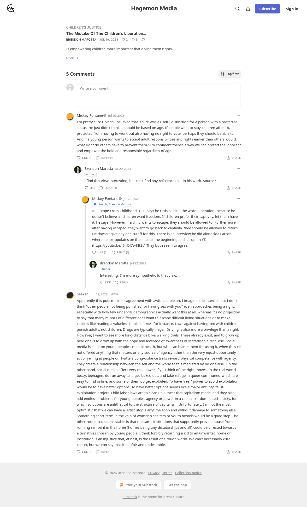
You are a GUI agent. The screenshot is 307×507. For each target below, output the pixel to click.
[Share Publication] (248, 8)
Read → (72, 57)
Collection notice (188, 472)
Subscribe (267, 8)
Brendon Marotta (81, 39)
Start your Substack (140, 485)
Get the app (177, 485)
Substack (130, 497)
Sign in (292, 8)
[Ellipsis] (238, 115)
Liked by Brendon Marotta (114, 204)
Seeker (82, 294)
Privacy (153, 472)
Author (90, 174)
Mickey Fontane (90, 115)
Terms (167, 472)
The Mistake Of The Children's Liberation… (106, 33)
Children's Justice (83, 27)
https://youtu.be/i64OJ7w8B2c (118, 245)
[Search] (237, 8)
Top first (232, 74)
